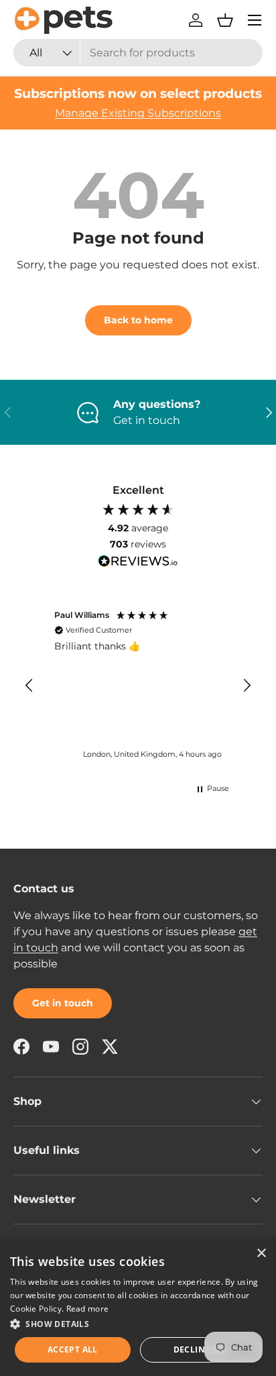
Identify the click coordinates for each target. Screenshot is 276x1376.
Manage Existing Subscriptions (138, 113)
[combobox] (138, 52)
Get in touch (62, 1003)
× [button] (261, 1254)
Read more (87, 1308)
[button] (225, 20)
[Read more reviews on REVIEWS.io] (138, 563)
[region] (138, 686)
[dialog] (138, 1307)
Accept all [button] (73, 1349)
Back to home (138, 320)
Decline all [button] (201, 1349)
